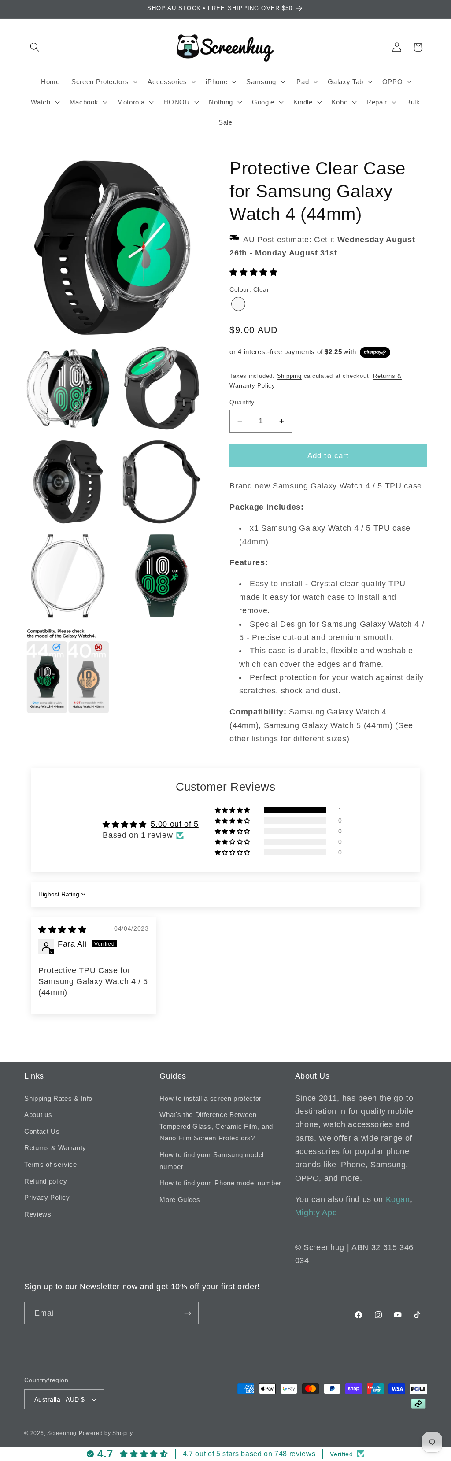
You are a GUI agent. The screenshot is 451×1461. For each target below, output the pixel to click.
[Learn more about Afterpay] (375, 352)
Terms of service (50, 1164)
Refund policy (45, 1181)
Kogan (398, 1199)
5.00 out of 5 (175, 824)
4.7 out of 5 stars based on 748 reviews (249, 1453)
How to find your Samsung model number (211, 1160)
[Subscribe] (187, 1313)
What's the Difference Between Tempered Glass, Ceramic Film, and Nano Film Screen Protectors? (216, 1126)
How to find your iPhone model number (220, 1183)
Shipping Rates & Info (58, 1098)
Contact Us (42, 1131)
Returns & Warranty (55, 1147)
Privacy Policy (47, 1197)
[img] (62, 929)
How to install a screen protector (210, 1098)
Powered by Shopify (106, 1433)
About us (38, 1114)
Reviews (38, 1214)
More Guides (179, 1199)
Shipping (289, 376)
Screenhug (62, 1433)
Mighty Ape (316, 1212)
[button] (34, 47)
